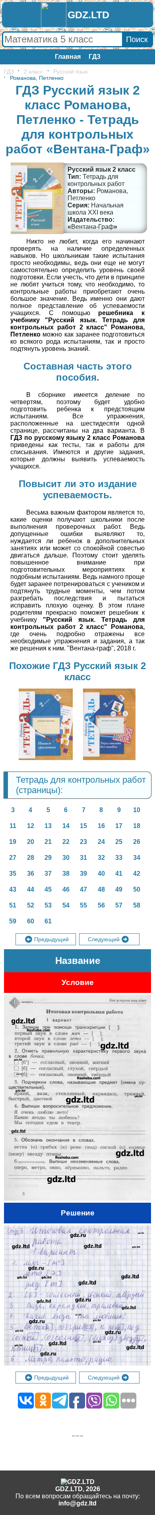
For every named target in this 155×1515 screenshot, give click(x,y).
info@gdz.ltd (77, 1503)
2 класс (33, 71)
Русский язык (70, 71)
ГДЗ (95, 56)
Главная (68, 56)
